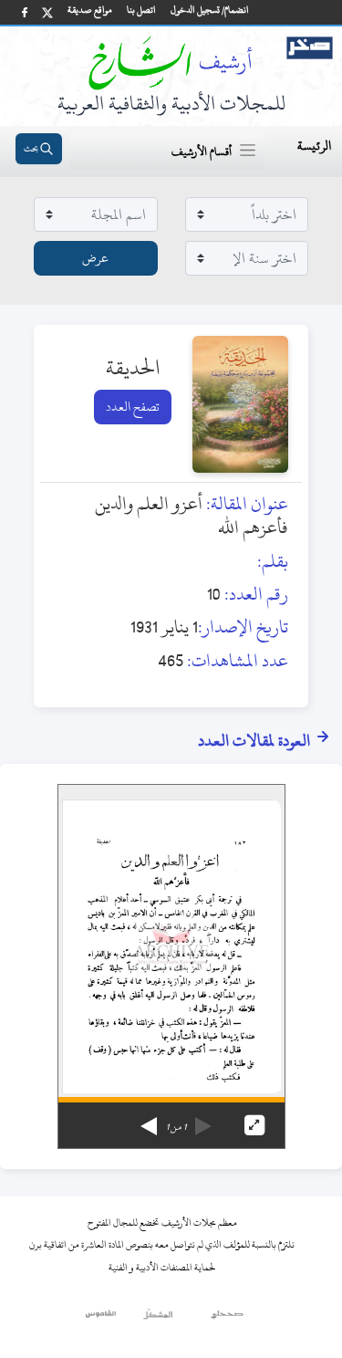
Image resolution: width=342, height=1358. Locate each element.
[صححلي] (227, 1318)
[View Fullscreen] (254, 1125)
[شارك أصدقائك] (24, 12)
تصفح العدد (133, 406)
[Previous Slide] (203, 1119)
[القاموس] (102, 1318)
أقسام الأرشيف (201, 151)
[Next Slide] (148, 1119)
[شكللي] (158, 1318)
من (176, 1127)
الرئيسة (314, 145)
